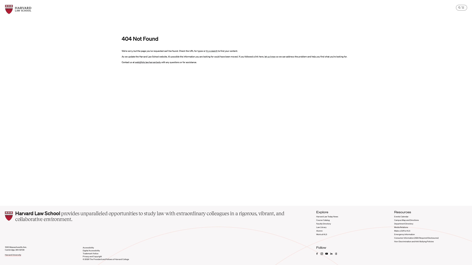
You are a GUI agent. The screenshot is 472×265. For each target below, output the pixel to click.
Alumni (319, 231)
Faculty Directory (323, 223)
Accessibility (88, 247)
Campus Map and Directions (406, 220)
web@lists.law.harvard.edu (148, 62)
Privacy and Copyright (92, 256)
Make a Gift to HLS (402, 231)
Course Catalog (323, 220)
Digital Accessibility (91, 250)
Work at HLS (321, 234)
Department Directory (403, 223)
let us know (270, 56)
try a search (212, 51)
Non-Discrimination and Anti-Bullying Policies (414, 241)
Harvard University (13, 255)
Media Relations (401, 227)
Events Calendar (401, 216)
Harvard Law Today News (327, 216)
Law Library (321, 227)
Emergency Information (404, 234)
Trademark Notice (90, 253)
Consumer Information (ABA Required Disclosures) (416, 238)
